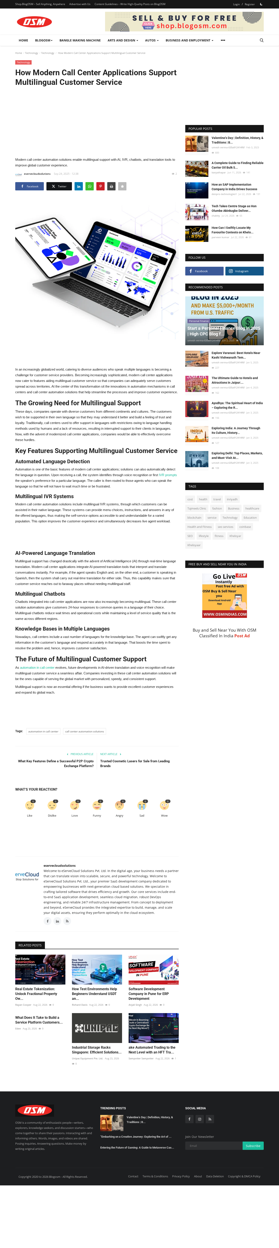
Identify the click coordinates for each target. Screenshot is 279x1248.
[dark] (261, 4)
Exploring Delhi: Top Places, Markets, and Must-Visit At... (237, 455)
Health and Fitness (199, 527)
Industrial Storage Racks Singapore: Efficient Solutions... (97, 1049)
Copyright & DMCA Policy (244, 1176)
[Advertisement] (97, 121)
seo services (225, 527)
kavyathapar (219, 172)
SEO (190, 536)
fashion (217, 508)
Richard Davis (79, 1004)
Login (236, 4)
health (203, 499)
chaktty (216, 215)
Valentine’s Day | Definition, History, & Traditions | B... (237, 140)
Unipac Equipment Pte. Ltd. (87, 1058)
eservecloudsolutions (37, 174)
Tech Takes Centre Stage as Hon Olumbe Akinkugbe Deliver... (234, 208)
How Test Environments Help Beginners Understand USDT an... (94, 994)
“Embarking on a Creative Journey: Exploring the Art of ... (136, 1136)
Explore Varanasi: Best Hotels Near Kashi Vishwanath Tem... (236, 355)
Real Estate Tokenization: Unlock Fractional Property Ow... (36, 994)
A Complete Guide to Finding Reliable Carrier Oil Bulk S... (238, 165)
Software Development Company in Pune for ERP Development (149, 994)
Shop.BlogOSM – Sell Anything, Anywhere (40, 4)
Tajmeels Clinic (196, 508)
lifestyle (204, 536)
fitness (219, 536)
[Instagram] (200, 1119)
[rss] (210, 1119)
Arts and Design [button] (122, 40)
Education (250, 518)
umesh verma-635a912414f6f (228, 147)
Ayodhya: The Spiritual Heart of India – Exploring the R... (237, 405)
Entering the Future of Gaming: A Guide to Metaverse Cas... (137, 1147)
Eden (18, 1028)
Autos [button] (151, 40)
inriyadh (232, 499)
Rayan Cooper (23, 1004)
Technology (31, 53)
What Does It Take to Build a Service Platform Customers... (39, 1019)
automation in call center (43, 731)
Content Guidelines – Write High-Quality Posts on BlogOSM (130, 4)
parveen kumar (220, 237)
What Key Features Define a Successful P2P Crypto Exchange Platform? (56, 763)
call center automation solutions (84, 731)
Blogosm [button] (42, 40)
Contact (133, 1176)
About (198, 1176)
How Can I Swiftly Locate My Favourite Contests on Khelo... (232, 230)
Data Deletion (215, 1176)
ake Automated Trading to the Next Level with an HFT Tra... (152, 1049)
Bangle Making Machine (80, 40)
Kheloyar (235, 536)
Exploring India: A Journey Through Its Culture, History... (236, 430)
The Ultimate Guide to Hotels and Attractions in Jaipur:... (235, 380)
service (212, 518)
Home (23, 40)
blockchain (194, 518)
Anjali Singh (135, 1004)
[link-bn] (184, 21)
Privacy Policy (181, 1176)
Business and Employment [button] (188, 40)
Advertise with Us (79, 4)
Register (250, 4)
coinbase (245, 527)
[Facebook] (189, 1119)
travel (217, 499)
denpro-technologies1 (224, 194)
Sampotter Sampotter (141, 1058)
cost (190, 499)
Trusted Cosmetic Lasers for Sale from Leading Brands (135, 763)
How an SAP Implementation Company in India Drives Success (234, 187)
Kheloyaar (194, 545)
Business (233, 508)
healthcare (252, 508)
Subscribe (253, 1146)
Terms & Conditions (155, 1176)
